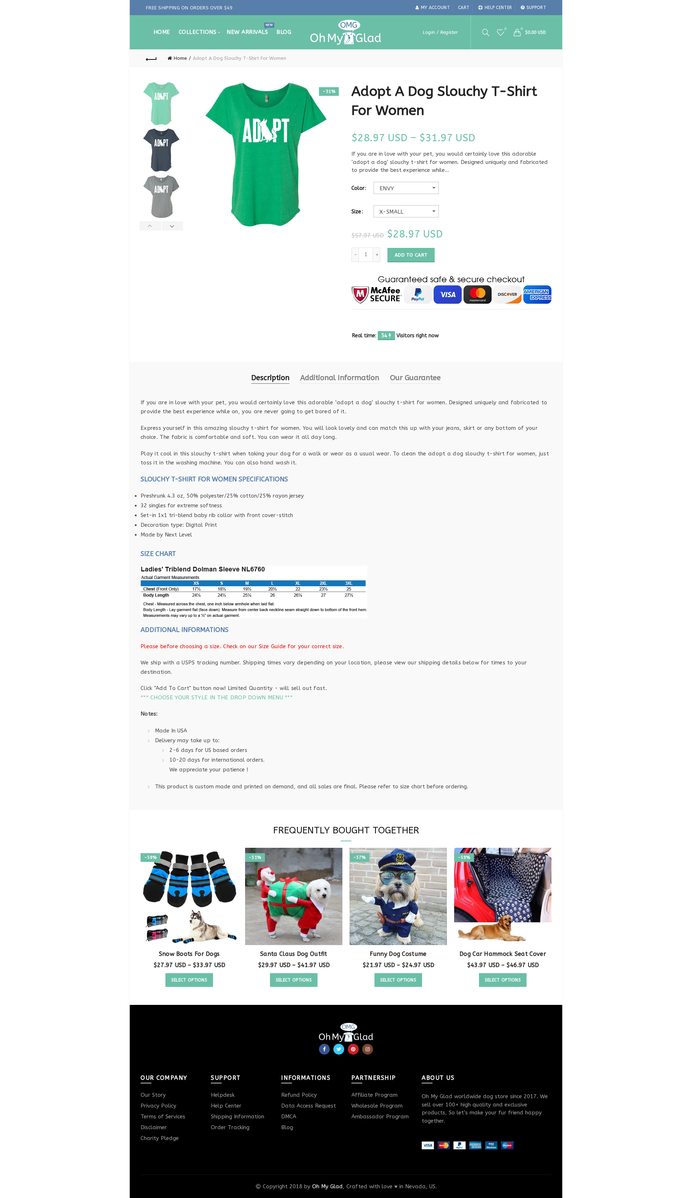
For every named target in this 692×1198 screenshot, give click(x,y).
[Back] (151, 58)
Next (172, 226)
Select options (189, 980)
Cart (463, 7)
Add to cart (411, 255)
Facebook (324, 1049)
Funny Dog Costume (398, 953)
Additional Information (339, 378)
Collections (198, 32)
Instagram (367, 1049)
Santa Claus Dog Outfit (293, 953)
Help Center (226, 1106)
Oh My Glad (327, 1186)
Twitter (338, 1049)
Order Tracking (230, 1127)
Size (356, 212)
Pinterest (353, 1049)
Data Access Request (308, 1106)
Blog (283, 32)
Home (162, 32)
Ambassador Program (380, 1116)
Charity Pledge (160, 1138)
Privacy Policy (158, 1106)
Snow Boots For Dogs (189, 953)
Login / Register (440, 32)
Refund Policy (299, 1095)
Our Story (153, 1095)
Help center (498, 7)
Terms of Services (163, 1116)
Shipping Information (237, 1116)
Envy (387, 188)
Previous (150, 226)
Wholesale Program (377, 1106)
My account (435, 7)
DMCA (288, 1116)
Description (270, 378)
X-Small (392, 212)
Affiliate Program (374, 1095)
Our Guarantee (415, 378)
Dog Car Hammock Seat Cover (503, 953)
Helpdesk (223, 1095)
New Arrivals (249, 29)
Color (357, 188)
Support (536, 7)
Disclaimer (154, 1127)
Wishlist (505, 29)
